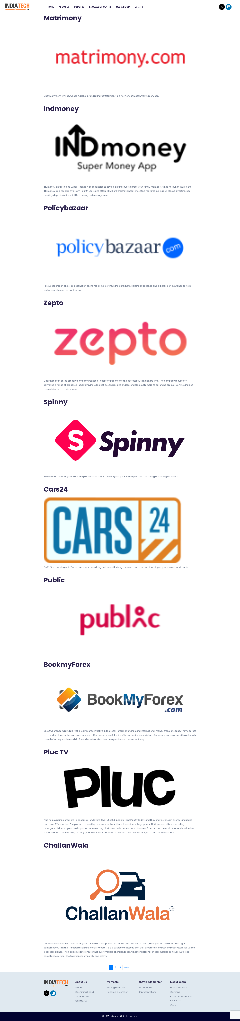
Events (139, 6)
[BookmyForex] (120, 698)
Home (51, 6)
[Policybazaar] (120, 247)
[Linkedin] (229, 7)
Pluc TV (56, 752)
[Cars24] (120, 529)
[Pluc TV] (120, 787)
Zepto (53, 302)
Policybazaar (66, 208)
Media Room (123, 6)
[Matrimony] (120, 57)
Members (79, 6)
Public (54, 580)
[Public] (120, 620)
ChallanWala (66, 845)
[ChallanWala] (120, 895)
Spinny (56, 402)
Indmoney (61, 108)
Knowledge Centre (100, 6)
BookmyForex (67, 664)
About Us (64, 6)
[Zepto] (120, 342)
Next (126, 967)
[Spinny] (120, 440)
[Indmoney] (120, 148)
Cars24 (56, 489)
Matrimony (63, 18)
